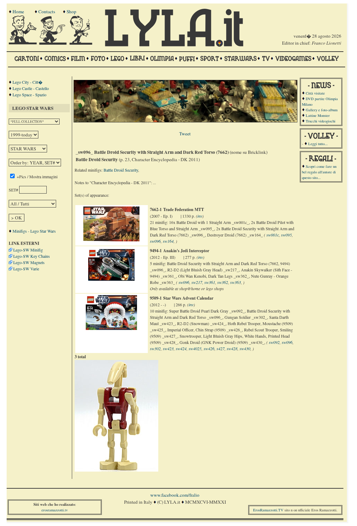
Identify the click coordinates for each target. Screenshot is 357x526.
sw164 (168, 241)
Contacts (46, 11)
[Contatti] (53, 43)
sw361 (209, 282)
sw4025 (195, 348)
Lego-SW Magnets (29, 262)
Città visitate (315, 93)
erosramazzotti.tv (54, 510)
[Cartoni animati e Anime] (27, 62)
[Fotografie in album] (98, 62)
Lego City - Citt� (28, 82)
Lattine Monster (318, 115)
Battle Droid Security (121, 170)
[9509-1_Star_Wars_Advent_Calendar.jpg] (111, 328)
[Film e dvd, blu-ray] (78, 62)
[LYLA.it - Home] (174, 45)
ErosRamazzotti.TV (268, 510)
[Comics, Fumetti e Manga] (55, 62)
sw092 (274, 342)
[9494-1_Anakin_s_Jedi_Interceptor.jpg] (111, 281)
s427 (221, 348)
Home (18, 11)
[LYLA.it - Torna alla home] (23, 43)
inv (199, 216)
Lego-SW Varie (26, 268)
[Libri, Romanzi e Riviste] (137, 62)
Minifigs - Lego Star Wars (34, 231)
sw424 (181, 348)
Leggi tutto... (318, 143)
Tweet (185, 133)
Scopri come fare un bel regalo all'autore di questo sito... (319, 172)
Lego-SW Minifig (28, 250)
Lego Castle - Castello (31, 88)
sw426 (209, 348)
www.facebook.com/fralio (174, 495)
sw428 (232, 348)
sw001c (272, 235)
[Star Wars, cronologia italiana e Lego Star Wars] (240, 62)
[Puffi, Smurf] (187, 62)
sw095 (286, 235)
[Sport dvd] (209, 62)
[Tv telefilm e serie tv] (266, 62)
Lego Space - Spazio (29, 94)
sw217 (196, 282)
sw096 (155, 241)
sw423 (168, 348)
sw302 (155, 348)
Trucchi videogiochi (320, 121)
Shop (71, 11)
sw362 (222, 282)
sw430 (245, 348)
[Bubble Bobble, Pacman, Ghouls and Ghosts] (293, 62)
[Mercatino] (84, 43)
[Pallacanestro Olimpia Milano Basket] (162, 62)
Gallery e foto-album (321, 109)
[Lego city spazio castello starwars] (117, 62)
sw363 (235, 282)
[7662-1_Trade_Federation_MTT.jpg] (111, 239)
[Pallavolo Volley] (328, 62)
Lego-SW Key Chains (31, 256)
